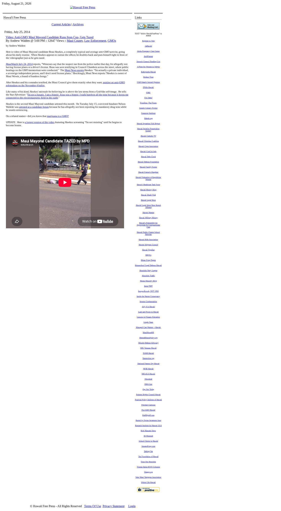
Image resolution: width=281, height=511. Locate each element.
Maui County (75, 40)
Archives (78, 24)
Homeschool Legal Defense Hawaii (148, 265)
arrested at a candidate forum (34, 106)
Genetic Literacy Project (148, 108)
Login (132, 506)
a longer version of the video (39, 122)
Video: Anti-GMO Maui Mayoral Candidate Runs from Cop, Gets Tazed (49, 37)
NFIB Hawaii (148, 369)
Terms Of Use (92, 506)
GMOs (112, 40)
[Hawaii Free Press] (82, 7)
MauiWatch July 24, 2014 (19, 64)
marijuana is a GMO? (58, 116)
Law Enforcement (95, 40)
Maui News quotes (74, 70)
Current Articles (61, 24)
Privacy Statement (113, 506)
